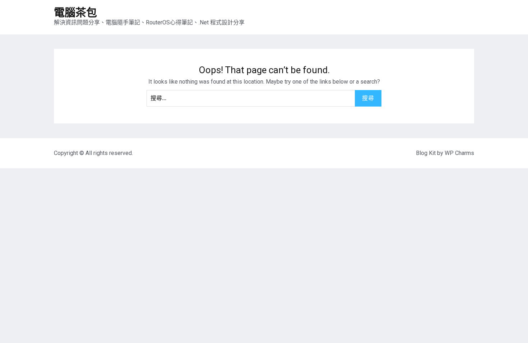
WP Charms (459, 153)
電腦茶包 (75, 12)
